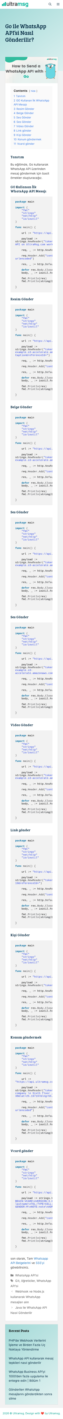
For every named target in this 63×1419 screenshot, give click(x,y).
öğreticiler (28, 1281)
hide (33, 91)
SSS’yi (40, 1263)
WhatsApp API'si (26, 1275)
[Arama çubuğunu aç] (50, 4)
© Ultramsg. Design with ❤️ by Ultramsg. (35, 1413)
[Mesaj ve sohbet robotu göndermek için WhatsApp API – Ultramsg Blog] (15, 4)
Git (17, 1281)
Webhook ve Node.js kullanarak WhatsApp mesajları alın (27, 1297)
